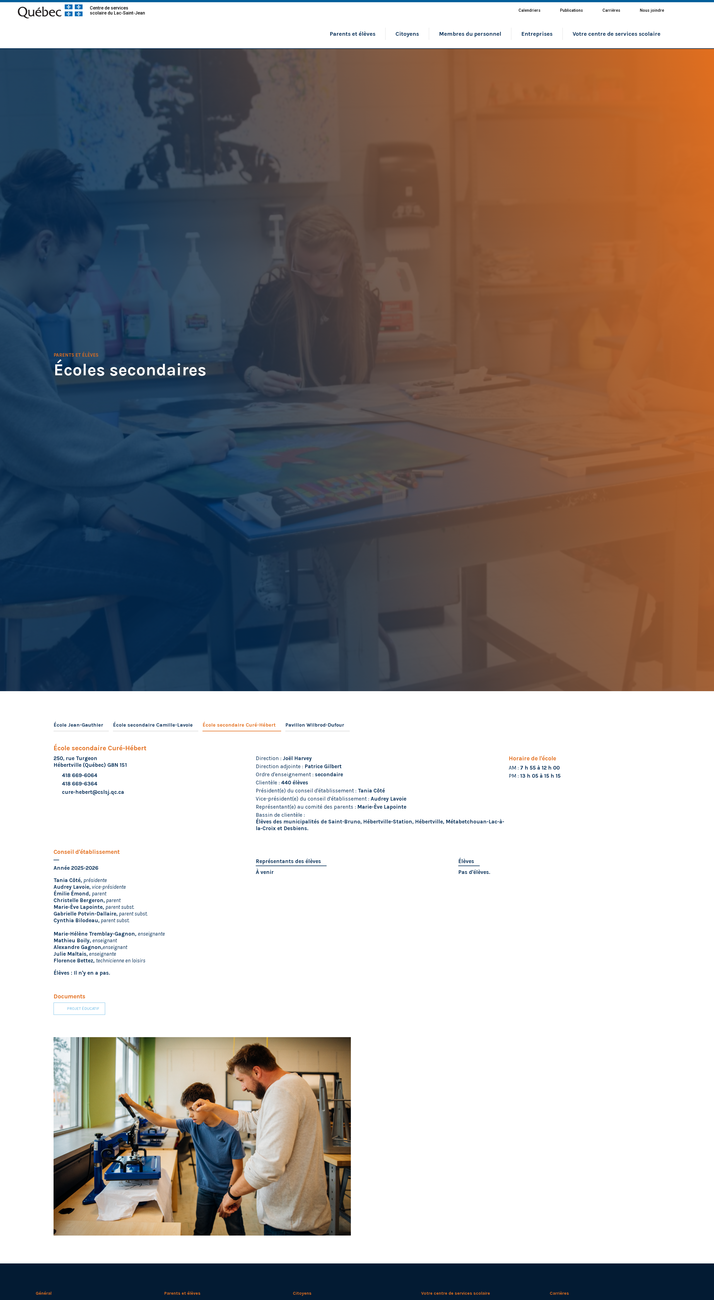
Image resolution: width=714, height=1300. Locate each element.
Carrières (611, 10)
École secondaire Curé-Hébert (239, 725)
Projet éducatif (83, 1008)
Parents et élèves (352, 33)
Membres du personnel (470, 33)
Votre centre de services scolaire (616, 33)
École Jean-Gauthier (78, 725)
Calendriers (529, 10)
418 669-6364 (79, 783)
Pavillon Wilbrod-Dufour (314, 725)
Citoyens (407, 33)
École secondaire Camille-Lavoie (153, 725)
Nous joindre (652, 10)
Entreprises (537, 33)
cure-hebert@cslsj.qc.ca (93, 792)
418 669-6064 (79, 775)
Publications (571, 10)
